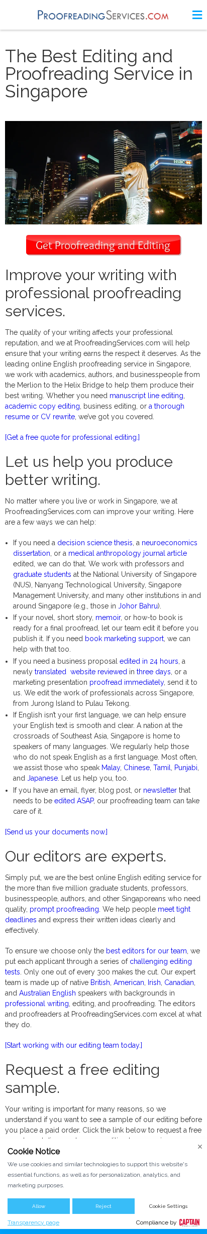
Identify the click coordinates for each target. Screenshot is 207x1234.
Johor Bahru (138, 606)
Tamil (162, 768)
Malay (110, 768)
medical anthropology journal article (127, 553)
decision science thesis (95, 543)
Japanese (42, 778)
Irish (154, 982)
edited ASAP (73, 801)
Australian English (47, 993)
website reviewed (98, 672)
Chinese (137, 768)
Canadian (179, 982)
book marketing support (124, 639)
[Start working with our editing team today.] (73, 1045)
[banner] (103, 15)
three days (154, 672)
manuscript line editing (146, 396)
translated (50, 672)
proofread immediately (126, 682)
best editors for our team (146, 951)
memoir (108, 617)
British (100, 982)
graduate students (42, 574)
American (129, 982)
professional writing (37, 1004)
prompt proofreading (64, 909)
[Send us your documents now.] (56, 832)
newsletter (160, 790)
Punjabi (185, 768)
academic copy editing (42, 406)
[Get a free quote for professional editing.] (72, 437)
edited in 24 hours (149, 661)
